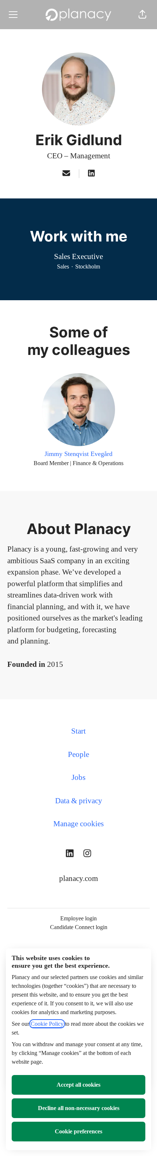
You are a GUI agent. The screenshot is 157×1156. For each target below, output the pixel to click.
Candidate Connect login (78, 927)
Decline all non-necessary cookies (78, 1108)
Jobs (78, 777)
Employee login (78, 918)
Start (78, 731)
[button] (142, 14)
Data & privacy (78, 800)
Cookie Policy (47, 1024)
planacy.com (78, 878)
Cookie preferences (78, 1131)
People (78, 754)
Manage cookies (78, 823)
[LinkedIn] (91, 173)
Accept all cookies (78, 1085)
